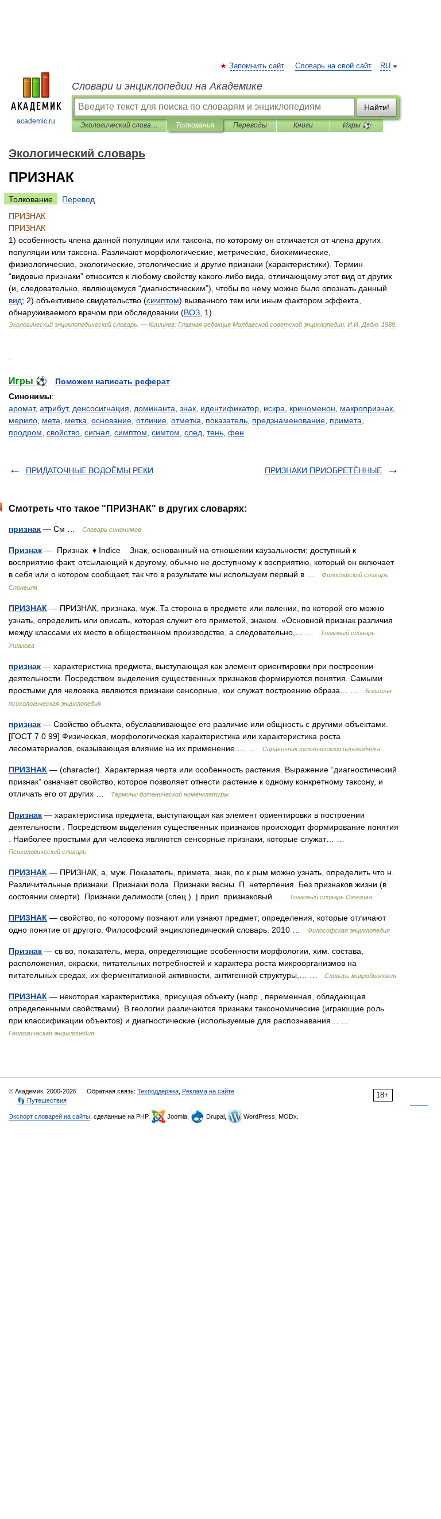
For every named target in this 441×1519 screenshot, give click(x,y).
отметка (186, 420)
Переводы (250, 125)
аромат (22, 408)
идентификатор (229, 408)
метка (76, 420)
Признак (25, 550)
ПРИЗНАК (28, 608)
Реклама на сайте (208, 1091)
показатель (226, 420)
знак (188, 408)
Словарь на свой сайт (333, 66)
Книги (303, 125)
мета (51, 420)
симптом (130, 432)
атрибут (54, 408)
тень (215, 432)
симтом (166, 432)
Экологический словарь (119, 125)
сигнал (97, 432)
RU (385, 66)
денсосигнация (100, 408)
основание (111, 420)
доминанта (154, 408)
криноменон (312, 408)
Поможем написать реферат (112, 381)
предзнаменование (288, 420)
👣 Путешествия (42, 1100)
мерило (23, 420)
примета (346, 420)
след (193, 432)
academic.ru (36, 121)
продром (25, 432)
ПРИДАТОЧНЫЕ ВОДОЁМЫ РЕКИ (89, 470)
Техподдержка (158, 1091)
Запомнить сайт (257, 66)
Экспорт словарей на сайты (49, 1116)
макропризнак (366, 408)
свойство (63, 432)
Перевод (78, 199)
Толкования (195, 125)
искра (274, 408)
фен (236, 432)
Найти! (376, 107)
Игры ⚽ (357, 125)
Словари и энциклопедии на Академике (167, 86)
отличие (151, 420)
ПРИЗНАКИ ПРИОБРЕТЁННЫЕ (323, 470)
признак (25, 529)
